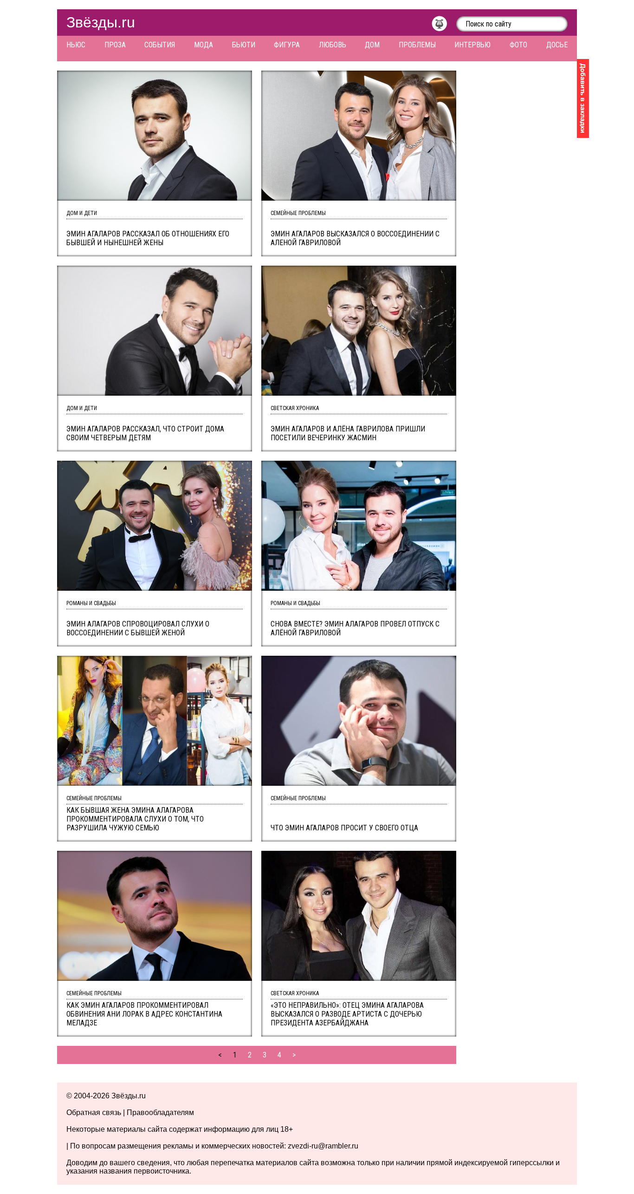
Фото (518, 44)
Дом (372, 44)
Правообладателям (160, 1112)
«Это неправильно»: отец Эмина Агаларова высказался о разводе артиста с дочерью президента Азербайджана (347, 1014)
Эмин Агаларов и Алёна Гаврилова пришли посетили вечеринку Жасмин (348, 433)
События (159, 44)
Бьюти (243, 44)
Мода (203, 44)
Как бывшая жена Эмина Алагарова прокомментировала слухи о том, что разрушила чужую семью (135, 819)
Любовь (332, 44)
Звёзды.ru (100, 22)
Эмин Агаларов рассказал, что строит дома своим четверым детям (145, 433)
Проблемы (417, 44)
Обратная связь (93, 1112)
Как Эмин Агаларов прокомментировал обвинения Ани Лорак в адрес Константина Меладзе (144, 1014)
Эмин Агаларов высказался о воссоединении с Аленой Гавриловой (355, 238)
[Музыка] (444, 26)
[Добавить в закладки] (583, 98)
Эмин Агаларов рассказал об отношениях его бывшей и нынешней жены (147, 238)
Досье (557, 44)
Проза (115, 44)
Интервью (472, 44)
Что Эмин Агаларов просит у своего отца (344, 827)
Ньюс (75, 44)
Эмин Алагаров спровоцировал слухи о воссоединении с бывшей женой (137, 628)
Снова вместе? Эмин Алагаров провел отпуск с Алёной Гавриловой (355, 628)
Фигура (287, 44)
